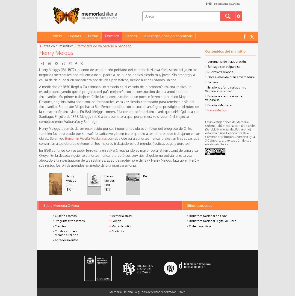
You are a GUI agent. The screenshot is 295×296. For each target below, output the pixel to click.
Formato (112, 36)
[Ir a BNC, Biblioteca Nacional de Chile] (137, 268)
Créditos (60, 226)
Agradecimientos (66, 240)
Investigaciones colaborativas (168, 36)
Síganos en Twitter (251, 36)
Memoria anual (122, 216)
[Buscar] (227, 16)
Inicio (57, 36)
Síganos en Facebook (244, 36)
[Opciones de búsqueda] (238, 16)
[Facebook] (76, 63)
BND (223, 3)
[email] (70, 63)
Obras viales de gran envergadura (231, 77)
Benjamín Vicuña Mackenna (85, 138)
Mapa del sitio (121, 226)
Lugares (74, 36)
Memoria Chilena (84, 15)
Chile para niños (200, 226)
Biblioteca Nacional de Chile (208, 216)
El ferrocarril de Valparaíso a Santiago (103, 46)
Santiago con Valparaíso (223, 66)
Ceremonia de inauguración (226, 61)
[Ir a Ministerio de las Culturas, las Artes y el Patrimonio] (98, 269)
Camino (212, 82)
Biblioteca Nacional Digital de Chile (212, 221)
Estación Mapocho (219, 105)
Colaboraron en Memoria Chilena (66, 233)
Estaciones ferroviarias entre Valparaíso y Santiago (225, 89)
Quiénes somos (66, 216)
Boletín (116, 221)
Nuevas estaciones (220, 72)
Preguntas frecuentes (70, 221)
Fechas (131, 36)
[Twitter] (82, 63)
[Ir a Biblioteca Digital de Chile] (187, 268)
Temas (93, 36)
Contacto (118, 231)
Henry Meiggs (217, 110)
